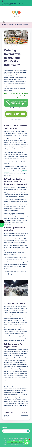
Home (3, 24)
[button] (28, 431)
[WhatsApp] (2, 225)
